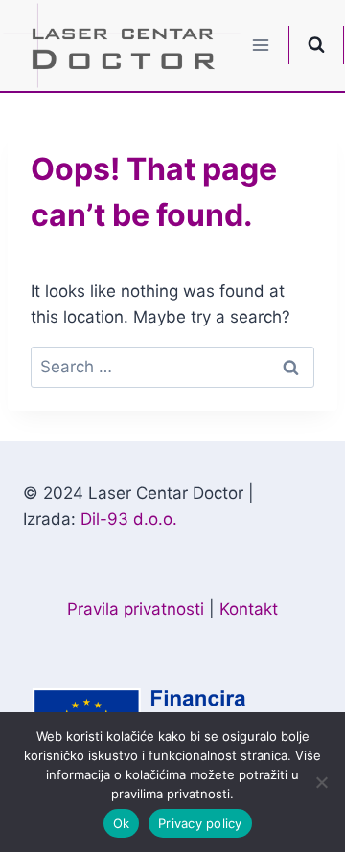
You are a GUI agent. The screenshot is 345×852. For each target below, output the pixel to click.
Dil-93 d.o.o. (128, 518)
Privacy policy (200, 823)
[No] (321, 782)
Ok (121, 823)
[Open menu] (261, 45)
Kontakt (248, 608)
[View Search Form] (316, 45)
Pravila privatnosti (135, 608)
